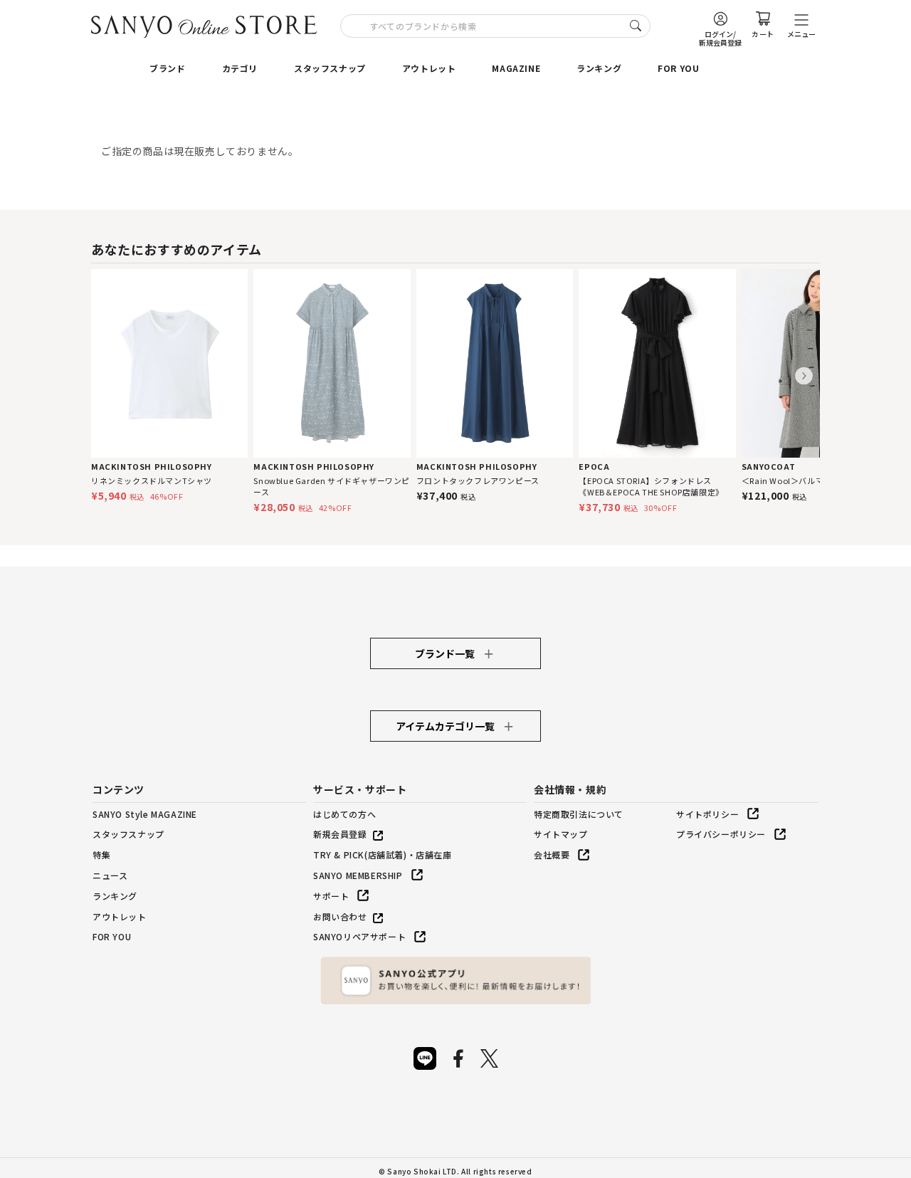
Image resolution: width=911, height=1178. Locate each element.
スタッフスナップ (330, 68)
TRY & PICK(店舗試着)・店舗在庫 (382, 854)
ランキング (598, 68)
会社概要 (551, 854)
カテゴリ (240, 68)
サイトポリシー (707, 814)
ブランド (167, 68)
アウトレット (429, 68)
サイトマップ (561, 834)
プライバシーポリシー (721, 834)
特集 (101, 854)
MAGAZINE (516, 68)
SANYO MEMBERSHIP (358, 875)
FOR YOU (678, 68)
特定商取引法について (578, 814)
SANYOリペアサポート (359, 936)
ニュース (110, 875)
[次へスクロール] (804, 376)
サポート (331, 896)
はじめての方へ (344, 814)
